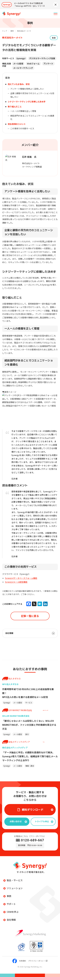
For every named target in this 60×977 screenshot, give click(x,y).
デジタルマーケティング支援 (42, 58)
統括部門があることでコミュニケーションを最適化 (32, 117)
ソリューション (15, 888)
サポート (11, 904)
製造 (54, 37)
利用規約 (22, 961)
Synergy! (20, 58)
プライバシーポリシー (36, 961)
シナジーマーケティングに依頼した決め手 (26, 101)
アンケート (48, 63)
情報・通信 (29, 766)
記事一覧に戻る (30, 616)
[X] (34, 604)
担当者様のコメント (17, 124)
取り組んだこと (15, 106)
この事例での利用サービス (22, 128)
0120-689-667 (32, 840)
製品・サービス (15, 880)
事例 (9, 896)
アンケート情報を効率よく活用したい (27, 88)
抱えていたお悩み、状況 (19, 84)
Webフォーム (33, 63)
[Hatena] (40, 604)
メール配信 (18, 63)
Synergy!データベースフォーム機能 (21, 578)
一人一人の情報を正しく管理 (23, 111)
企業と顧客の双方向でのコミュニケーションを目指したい (32, 95)
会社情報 (11, 920)
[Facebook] (28, 604)
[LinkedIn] (45, 604)
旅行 (27, 734)
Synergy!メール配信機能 (16, 581)
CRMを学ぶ (13, 912)
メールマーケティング (23, 67)
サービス (28, 702)
